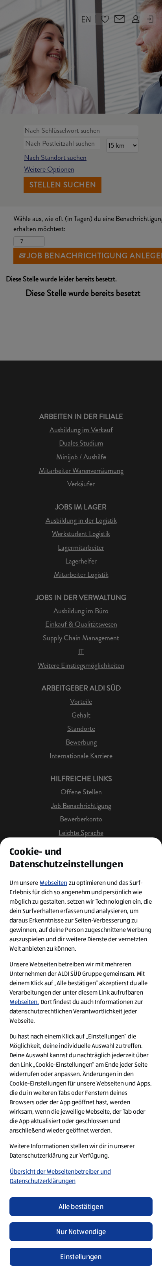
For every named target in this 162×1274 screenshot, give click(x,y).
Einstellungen (81, 1257)
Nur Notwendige (81, 1232)
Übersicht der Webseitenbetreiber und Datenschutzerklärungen (60, 1176)
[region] (81, 1055)
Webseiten (53, 882)
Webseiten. (24, 1001)
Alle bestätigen (81, 1207)
